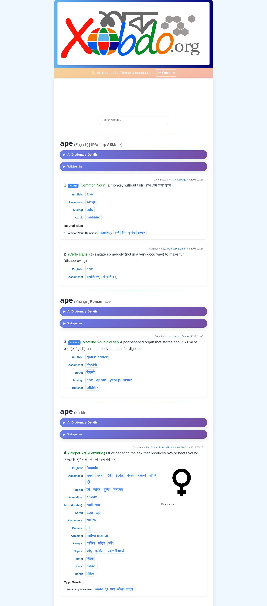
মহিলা (101, 543)
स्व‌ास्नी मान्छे (116, 551)
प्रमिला (99, 551)
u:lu (90, 210)
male (99, 589)
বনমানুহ (91, 202)
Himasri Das (179, 336)
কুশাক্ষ (132, 233)
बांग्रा (129, 589)
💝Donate (166, 73)
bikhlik (92, 388)
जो (88, 489)
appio (101, 380)
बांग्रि (96, 489)
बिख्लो (90, 372)
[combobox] (133, 120)
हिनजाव (118, 489)
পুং (106, 589)
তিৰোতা (119, 475)
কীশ (123, 233)
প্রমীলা (91, 543)
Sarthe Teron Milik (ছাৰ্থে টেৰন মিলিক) (168, 447)
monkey (105, 233)
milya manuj (97, 535)
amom (92, 497)
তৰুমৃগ (141, 233)
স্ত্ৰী (88, 482)
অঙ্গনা (90, 475)
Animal (73, 186)
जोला (120, 589)
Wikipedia (72, 166)
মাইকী (152, 475)
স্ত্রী (110, 543)
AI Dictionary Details (80, 154)
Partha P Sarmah (176, 248)
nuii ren (93, 505)
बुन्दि (106, 489)
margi (92, 566)
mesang (93, 217)
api (99, 512)
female (92, 468)
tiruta (91, 520)
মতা (112, 589)
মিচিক (90, 558)
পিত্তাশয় (92, 365)
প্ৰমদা (130, 475)
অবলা (100, 475)
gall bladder (97, 357)
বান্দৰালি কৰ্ (109, 277)
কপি (116, 233)
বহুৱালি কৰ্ (93, 277)
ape (90, 194)
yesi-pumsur (121, 380)
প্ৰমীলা (142, 475)
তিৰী (109, 475)
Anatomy (74, 342)
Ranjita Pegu (179, 179)
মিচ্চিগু (90, 574)
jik (89, 528)
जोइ (89, 551)
